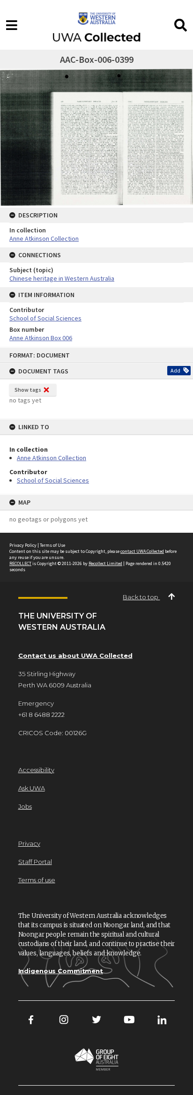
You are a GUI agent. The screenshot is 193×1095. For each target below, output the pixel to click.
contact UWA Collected (142, 551)
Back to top (141, 597)
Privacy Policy (23, 545)
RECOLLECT (20, 563)
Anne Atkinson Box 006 (40, 338)
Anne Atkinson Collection (51, 458)
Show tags (28, 389)
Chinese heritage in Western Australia (61, 278)
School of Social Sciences (53, 480)
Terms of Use (52, 545)
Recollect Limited (105, 563)
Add (175, 370)
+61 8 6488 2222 (41, 714)
